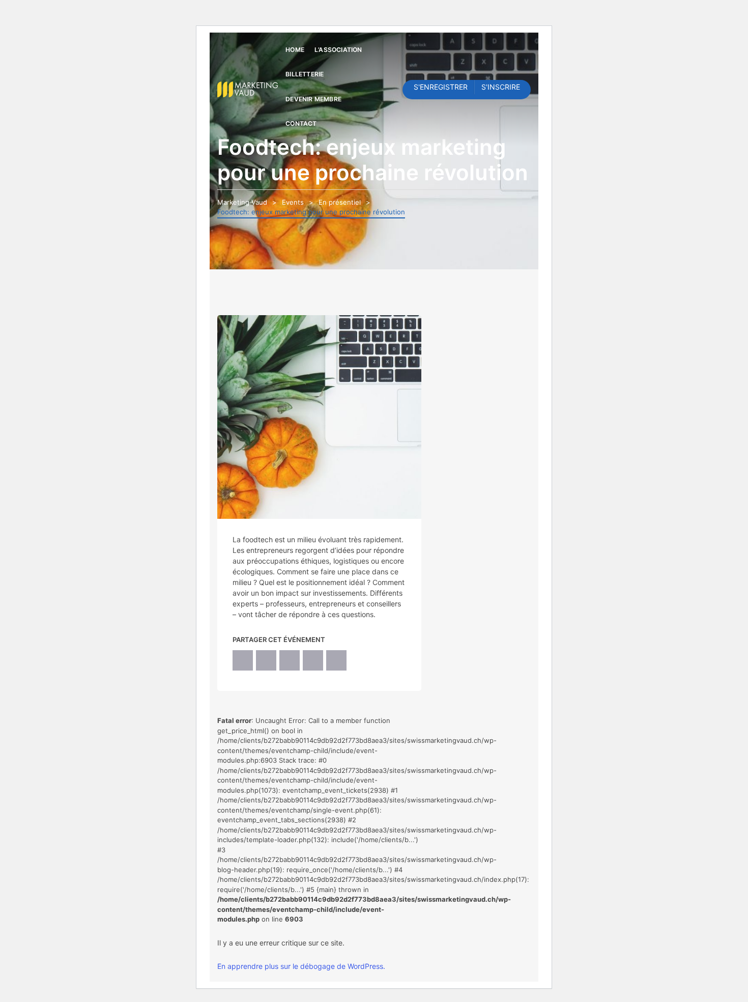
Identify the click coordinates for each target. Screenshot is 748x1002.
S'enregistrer (441, 86)
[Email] (336, 660)
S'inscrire (500, 86)
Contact (301, 123)
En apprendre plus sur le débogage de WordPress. (301, 966)
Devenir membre (313, 99)
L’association (338, 49)
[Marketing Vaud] (248, 89)
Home (294, 49)
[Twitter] (266, 660)
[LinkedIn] (289, 660)
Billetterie (304, 74)
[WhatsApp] (313, 660)
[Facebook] (243, 660)
